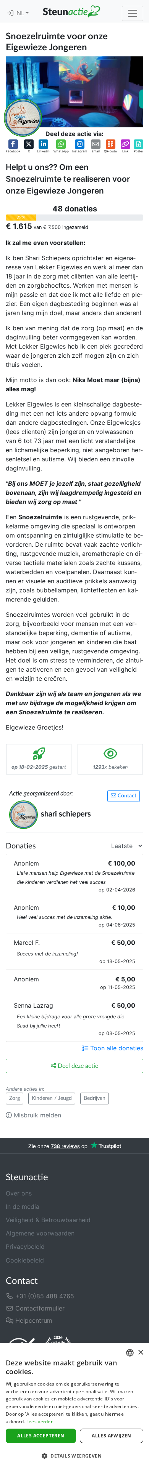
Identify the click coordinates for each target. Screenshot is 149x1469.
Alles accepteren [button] (40, 1435)
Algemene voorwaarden (40, 1233)
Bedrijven (94, 1098)
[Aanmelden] (10, 13)
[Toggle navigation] (132, 13)
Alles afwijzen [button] (111, 1435)
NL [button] (21, 13)
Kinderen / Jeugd (52, 1098)
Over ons (19, 1193)
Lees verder (39, 1421)
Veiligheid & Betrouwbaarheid (48, 1220)
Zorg (14, 1098)
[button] (13, 146)
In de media (22, 1206)
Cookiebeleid (25, 1260)
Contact (126, 796)
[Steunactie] (71, 11)
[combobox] (130, 1353)
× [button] (140, 1352)
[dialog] (74, 1406)
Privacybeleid (25, 1246)
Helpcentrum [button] (32, 1320)
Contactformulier (39, 1308)
